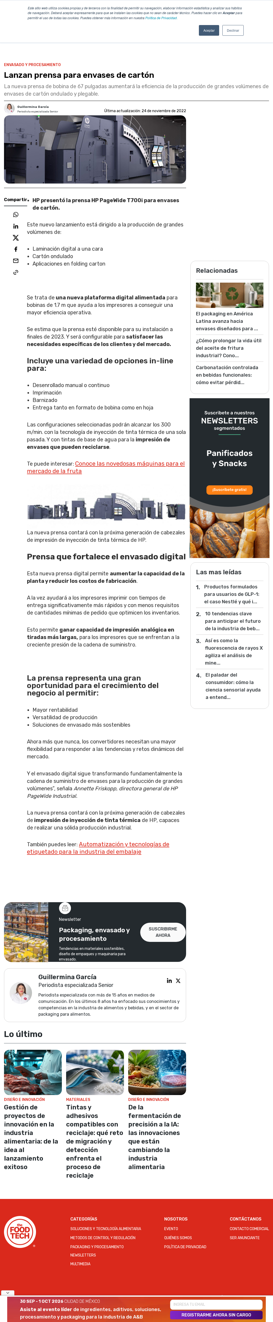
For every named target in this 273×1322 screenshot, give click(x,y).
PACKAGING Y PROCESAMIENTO (97, 1247)
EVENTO (171, 1229)
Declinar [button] (233, 30)
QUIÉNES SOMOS (178, 1238)
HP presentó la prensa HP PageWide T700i (88, 200)
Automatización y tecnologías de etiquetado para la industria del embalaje (98, 848)
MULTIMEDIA (80, 1264)
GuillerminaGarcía (33, 107)
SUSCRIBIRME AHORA (163, 932)
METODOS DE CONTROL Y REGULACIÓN (102, 1238)
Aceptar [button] (209, 30)
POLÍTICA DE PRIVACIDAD (185, 1247)
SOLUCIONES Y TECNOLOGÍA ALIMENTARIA (105, 1229)
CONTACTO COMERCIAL (249, 1229)
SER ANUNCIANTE (245, 1238)
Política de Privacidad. (161, 17)
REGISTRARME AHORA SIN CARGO (216, 1314)
